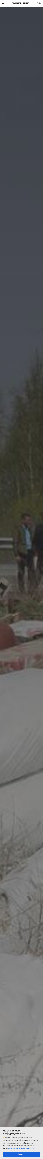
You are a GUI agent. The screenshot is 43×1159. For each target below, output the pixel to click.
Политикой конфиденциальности (21, 1148)
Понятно (21, 1154)
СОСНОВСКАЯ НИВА (20, 3)
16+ (39, 3)
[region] (21, 1143)
